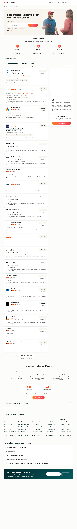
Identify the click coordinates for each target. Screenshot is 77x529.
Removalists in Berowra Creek (52, 429)
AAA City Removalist (15, 107)
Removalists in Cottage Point (10, 431)
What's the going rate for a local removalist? (16, 447)
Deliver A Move (14, 125)
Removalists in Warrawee (51, 424)
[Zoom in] (71, 70)
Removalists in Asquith (22, 418)
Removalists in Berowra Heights (10, 426)
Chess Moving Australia (11, 249)
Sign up (62, 2)
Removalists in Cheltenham (23, 437)
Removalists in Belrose (8, 435)
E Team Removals (15, 288)
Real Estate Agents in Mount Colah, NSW (13, 408)
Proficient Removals (15, 182)
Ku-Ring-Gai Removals (11, 196)
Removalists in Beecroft (51, 437)
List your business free (54, 474)
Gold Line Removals (15, 302)
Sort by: (63, 65)
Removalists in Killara (64, 437)
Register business (68, 2)
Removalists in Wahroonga (23, 424)
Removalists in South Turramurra (50, 432)
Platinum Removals (10, 143)
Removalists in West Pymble (65, 435)
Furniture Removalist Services (12, 209)
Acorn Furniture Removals (11, 275)
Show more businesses (25, 355)
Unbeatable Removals (16, 222)
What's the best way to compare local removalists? (18, 459)
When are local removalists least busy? (15, 455)
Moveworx (13, 87)
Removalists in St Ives (8, 429)
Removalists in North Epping (51, 435)
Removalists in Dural (22, 429)
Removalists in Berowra (22, 421)
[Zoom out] (71, 72)
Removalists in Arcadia (36, 429)
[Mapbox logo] (53, 94)
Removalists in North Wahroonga (64, 418)
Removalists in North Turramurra (52, 418)
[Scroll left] (69, 403)
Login (58, 2)
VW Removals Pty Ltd (15, 70)
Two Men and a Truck (15, 156)
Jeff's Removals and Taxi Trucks (13, 169)
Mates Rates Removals (11, 262)
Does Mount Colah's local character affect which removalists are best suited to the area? (27, 463)
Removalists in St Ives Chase (51, 421)
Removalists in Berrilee (36, 424)
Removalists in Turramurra (51, 426)
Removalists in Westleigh (37, 426)
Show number (43, 73)
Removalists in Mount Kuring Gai (10, 418)
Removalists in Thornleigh (65, 426)
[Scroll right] (72, 403)
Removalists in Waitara (36, 421)
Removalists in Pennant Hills (37, 431)
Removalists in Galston (8, 424)
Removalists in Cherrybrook (65, 431)
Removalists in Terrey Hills (23, 431)
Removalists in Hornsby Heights (38, 418)
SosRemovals (9, 328)
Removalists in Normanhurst (65, 424)
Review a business (52, 2)
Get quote (43, 71)
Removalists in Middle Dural (9, 437)
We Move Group (9, 341)
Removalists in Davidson (23, 435)
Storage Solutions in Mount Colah (11, 58)
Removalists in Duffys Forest (66, 421)
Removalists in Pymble (64, 429)
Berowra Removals (10, 235)
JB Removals (13, 316)
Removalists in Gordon (36, 435)
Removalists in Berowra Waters (24, 426)
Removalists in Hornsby (8, 421)
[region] (61, 82)
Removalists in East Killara (37, 437)
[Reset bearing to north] (71, 73)
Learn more (65, 474)
